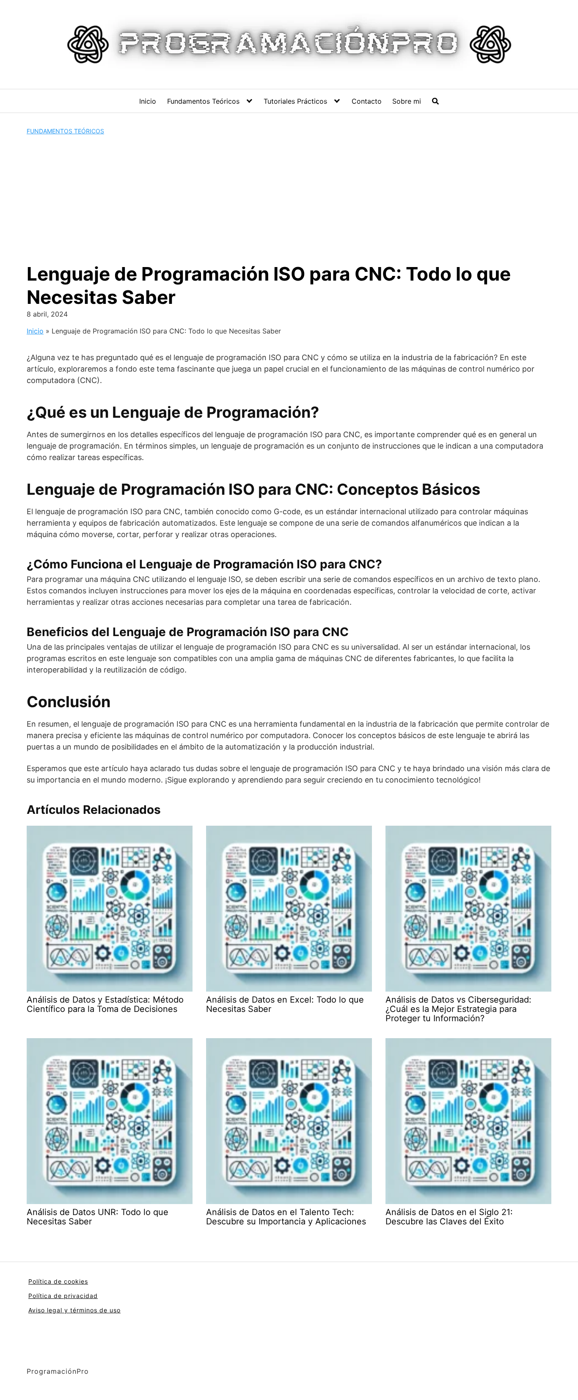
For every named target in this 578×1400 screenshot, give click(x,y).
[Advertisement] (289, 199)
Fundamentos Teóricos (203, 101)
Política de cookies (58, 1281)
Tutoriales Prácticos (295, 101)
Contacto (367, 101)
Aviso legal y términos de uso (74, 1310)
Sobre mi (406, 101)
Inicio (147, 101)
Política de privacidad (63, 1295)
